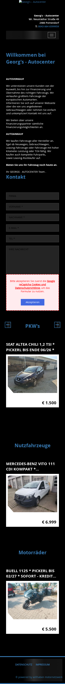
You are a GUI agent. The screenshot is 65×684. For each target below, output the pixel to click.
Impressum (43, 664)
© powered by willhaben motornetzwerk (39, 677)
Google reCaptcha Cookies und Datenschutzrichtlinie (35, 284)
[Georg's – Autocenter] (32, 1)
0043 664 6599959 (48, 26)
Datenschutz (23, 664)
